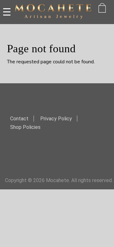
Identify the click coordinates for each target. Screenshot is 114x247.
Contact (19, 119)
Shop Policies (25, 127)
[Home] (53, 12)
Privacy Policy (56, 119)
